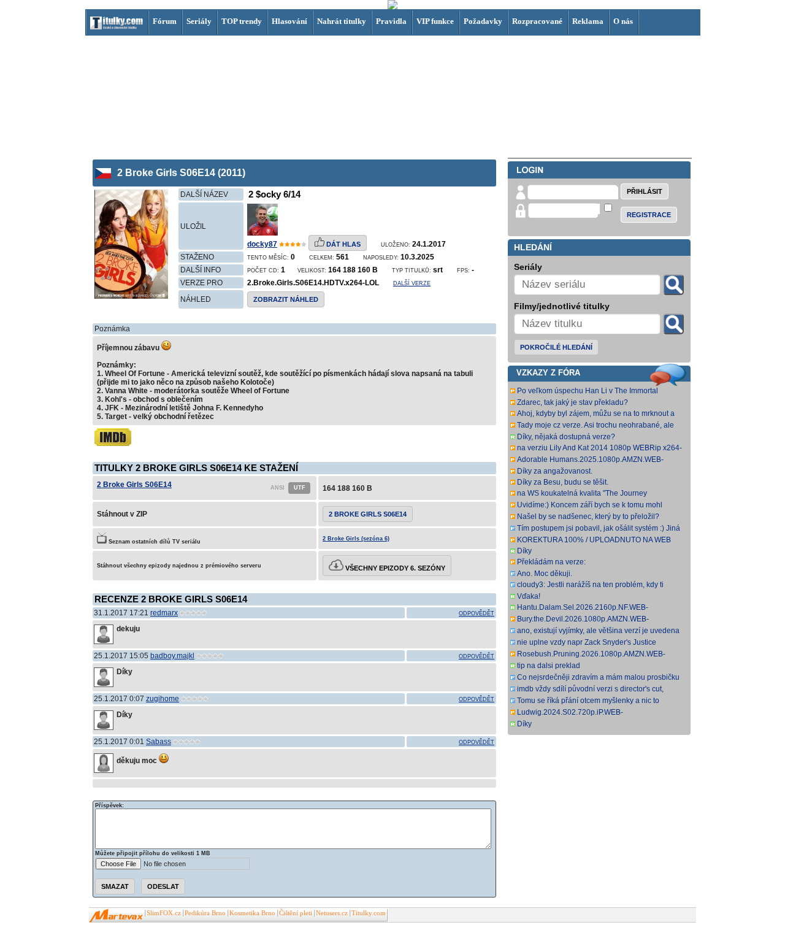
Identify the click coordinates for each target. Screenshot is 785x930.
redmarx (164, 613)
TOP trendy (241, 21)
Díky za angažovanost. (554, 471)
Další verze (412, 283)
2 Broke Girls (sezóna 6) (356, 539)
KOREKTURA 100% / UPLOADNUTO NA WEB (594, 540)
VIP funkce (435, 21)
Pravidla (391, 21)
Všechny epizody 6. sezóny (394, 568)
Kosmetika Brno (252, 913)
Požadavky (483, 21)
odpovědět (476, 613)
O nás (623, 21)
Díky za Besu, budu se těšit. (562, 482)
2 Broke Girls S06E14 (134, 484)
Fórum (165, 21)
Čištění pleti (295, 913)
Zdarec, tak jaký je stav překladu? (572, 402)
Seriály (199, 21)
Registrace (649, 214)
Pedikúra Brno (205, 913)
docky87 (262, 244)
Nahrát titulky (341, 21)
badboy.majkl (172, 655)
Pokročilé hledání (556, 347)
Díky (524, 551)
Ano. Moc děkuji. (544, 573)
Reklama (587, 21)
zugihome (162, 698)
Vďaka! (528, 596)
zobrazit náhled (285, 299)
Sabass (158, 741)
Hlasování (289, 21)
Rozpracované (537, 21)
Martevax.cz (116, 916)
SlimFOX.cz (164, 913)
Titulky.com (368, 913)
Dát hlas (342, 244)
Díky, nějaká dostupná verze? (566, 436)
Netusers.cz (332, 913)
